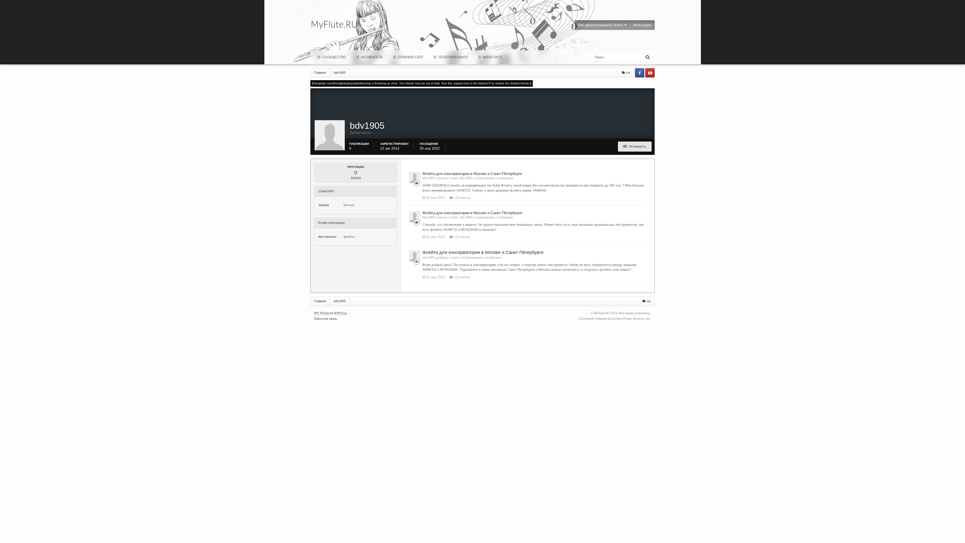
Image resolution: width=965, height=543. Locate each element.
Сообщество (333, 57)
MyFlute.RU (602, 313)
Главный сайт (410, 57)
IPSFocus (340, 313)
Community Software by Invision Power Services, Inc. (615, 319)
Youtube (650, 72)
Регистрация (642, 25)
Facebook (639, 72)
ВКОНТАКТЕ (492, 57)
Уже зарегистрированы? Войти (601, 25)
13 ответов (461, 198)
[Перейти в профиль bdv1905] (414, 177)
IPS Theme (321, 313)
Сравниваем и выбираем (494, 178)
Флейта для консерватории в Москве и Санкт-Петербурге (472, 173)
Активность (371, 57)
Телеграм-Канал (452, 57)
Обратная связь (325, 319)
